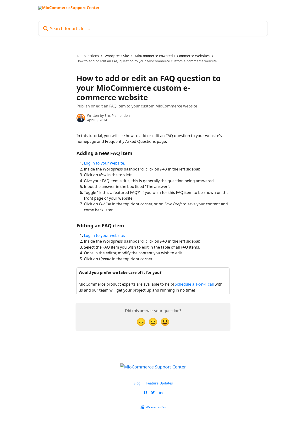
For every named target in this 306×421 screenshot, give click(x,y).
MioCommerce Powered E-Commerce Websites (172, 55)
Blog (137, 383)
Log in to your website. (104, 163)
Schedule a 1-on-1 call (194, 284)
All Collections (87, 55)
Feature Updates (159, 383)
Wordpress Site (117, 55)
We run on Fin (156, 407)
